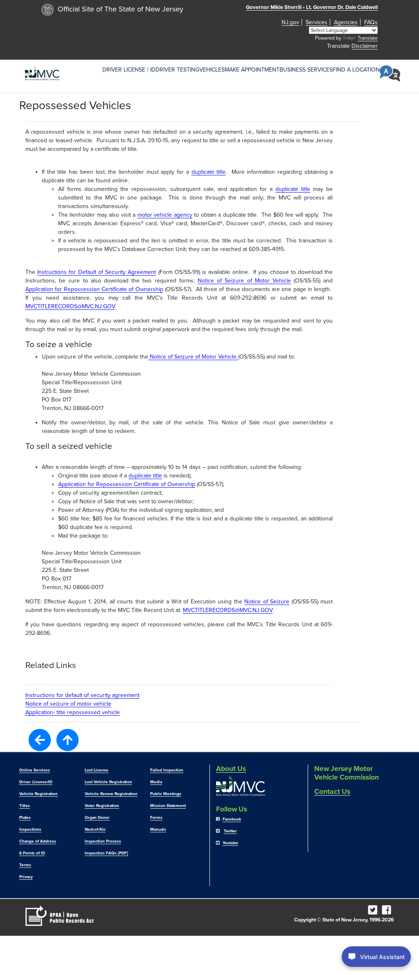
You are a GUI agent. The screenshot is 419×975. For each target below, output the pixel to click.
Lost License (96, 770)
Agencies (346, 22)
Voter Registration (102, 805)
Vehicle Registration (38, 793)
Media (156, 782)
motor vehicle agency (164, 214)
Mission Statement (168, 805)
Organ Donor (97, 817)
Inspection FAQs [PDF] (106, 853)
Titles (24, 805)
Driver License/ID (35, 782)
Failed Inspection (166, 770)
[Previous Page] (39, 739)
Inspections (30, 829)
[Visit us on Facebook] (388, 912)
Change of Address (37, 841)
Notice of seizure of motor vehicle (68, 703)
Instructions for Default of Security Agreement (96, 272)
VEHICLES (212, 69)
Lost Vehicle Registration (108, 782)
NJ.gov (290, 22)
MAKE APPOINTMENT (252, 69)
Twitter (230, 831)
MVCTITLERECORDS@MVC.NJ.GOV (70, 306)
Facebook (232, 819)
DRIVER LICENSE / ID (128, 69)
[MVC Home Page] (42, 74)
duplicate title (208, 171)
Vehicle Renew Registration (111, 793)
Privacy (26, 876)
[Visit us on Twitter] (374, 912)
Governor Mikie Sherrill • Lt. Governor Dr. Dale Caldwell (312, 7)
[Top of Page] (67, 739)
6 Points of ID (32, 853)
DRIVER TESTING (177, 69)
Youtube (230, 843)
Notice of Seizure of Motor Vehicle (244, 280)
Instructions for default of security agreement (82, 695)
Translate (368, 38)
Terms (25, 865)
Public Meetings (165, 793)
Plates (25, 817)
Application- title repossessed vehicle (72, 712)
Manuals (158, 829)
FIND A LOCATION (356, 69)
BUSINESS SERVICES (306, 69)
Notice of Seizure (266, 601)
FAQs (371, 22)
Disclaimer (364, 46)
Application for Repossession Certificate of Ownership (94, 289)
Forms (156, 817)
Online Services (34, 770)
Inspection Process (103, 841)
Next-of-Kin (95, 829)
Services (316, 22)
